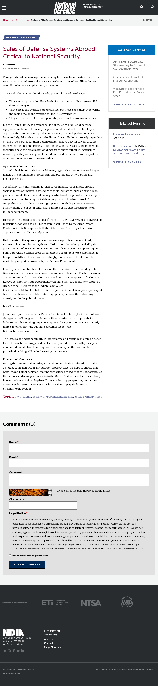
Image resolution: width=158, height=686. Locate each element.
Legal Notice (18, 513)
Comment (16, 472)
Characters (17, 499)
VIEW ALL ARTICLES (128, 104)
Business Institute (123, 146)
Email (151, 20)
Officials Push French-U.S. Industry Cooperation (129, 79)
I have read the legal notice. (30, 555)
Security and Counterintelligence (53, 397)
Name (14, 442)
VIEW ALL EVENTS (126, 162)
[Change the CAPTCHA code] (50, 490)
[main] (79, 305)
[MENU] (4, 8)
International (23, 397)
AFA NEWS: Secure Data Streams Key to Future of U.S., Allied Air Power (129, 65)
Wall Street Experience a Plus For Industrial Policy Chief (129, 92)
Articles (20, 20)
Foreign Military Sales (88, 397)
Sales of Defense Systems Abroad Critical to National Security (71, 20)
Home (6, 20)
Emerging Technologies (126, 134)
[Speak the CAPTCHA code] (50, 494)
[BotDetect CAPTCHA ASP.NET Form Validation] (28, 492)
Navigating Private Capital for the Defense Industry (129, 152)
